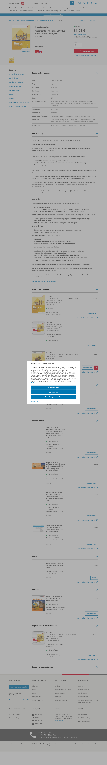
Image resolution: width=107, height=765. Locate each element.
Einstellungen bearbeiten (53, 397)
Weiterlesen (34, 383)
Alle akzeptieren (53, 387)
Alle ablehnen (53, 392)
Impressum (34, 402)
